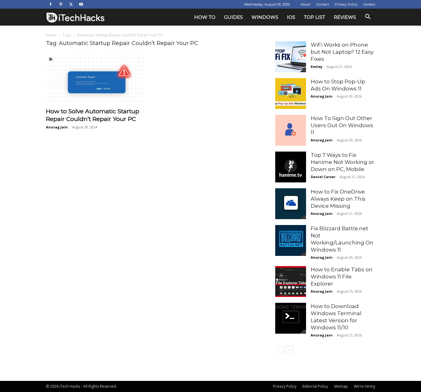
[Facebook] (50, 4)
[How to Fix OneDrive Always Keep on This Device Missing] (290, 203)
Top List (314, 17)
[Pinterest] (60, 4)
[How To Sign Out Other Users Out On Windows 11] (290, 130)
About (305, 4)
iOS (291, 17)
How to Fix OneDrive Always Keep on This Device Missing (338, 199)
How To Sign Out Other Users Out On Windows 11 (342, 125)
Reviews (345, 17)
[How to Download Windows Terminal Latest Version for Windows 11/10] (290, 318)
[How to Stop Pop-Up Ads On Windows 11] (290, 93)
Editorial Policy (315, 386)
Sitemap (341, 386)
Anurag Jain (57, 127)
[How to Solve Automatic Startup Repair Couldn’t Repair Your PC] (96, 78)
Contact (322, 4)
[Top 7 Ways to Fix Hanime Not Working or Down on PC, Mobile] (290, 167)
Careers (369, 4)
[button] (367, 17)
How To (204, 17)
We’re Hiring (364, 386)
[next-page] (289, 350)
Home (51, 35)
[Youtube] (81, 4)
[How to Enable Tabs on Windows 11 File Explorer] (290, 281)
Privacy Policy (346, 4)
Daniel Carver (323, 176)
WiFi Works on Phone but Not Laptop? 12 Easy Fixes (342, 52)
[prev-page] (279, 350)
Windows (264, 17)
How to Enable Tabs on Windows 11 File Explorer (342, 276)
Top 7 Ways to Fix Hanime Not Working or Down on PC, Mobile (342, 162)
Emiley (316, 66)
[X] (71, 4)
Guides (233, 17)
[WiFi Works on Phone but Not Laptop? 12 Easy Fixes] (290, 56)
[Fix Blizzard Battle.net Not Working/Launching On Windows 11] (290, 240)
